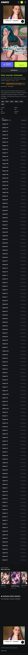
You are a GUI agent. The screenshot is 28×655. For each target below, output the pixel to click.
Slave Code (3, 585)
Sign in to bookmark (14, 70)
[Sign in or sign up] (21, 2)
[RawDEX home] (5, 2)
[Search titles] (18, 2)
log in (7, 599)
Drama (7, 101)
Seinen (21, 101)
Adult (3, 101)
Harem (11, 101)
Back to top (3, 650)
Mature (16, 101)
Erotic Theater (24, 585)
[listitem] (14, 124)
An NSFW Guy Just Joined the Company (15, 586)
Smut (3, 104)
